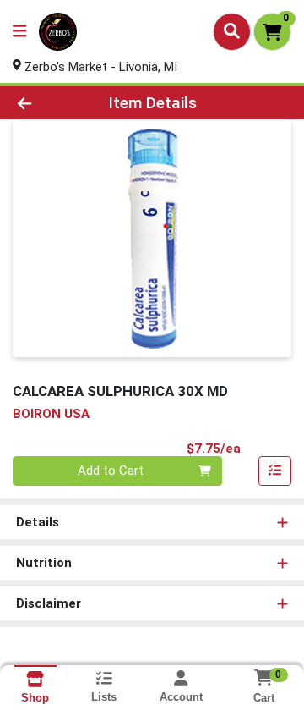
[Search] (232, 31)
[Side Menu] (19, 32)
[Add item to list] (275, 471)
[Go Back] (48, 102)
